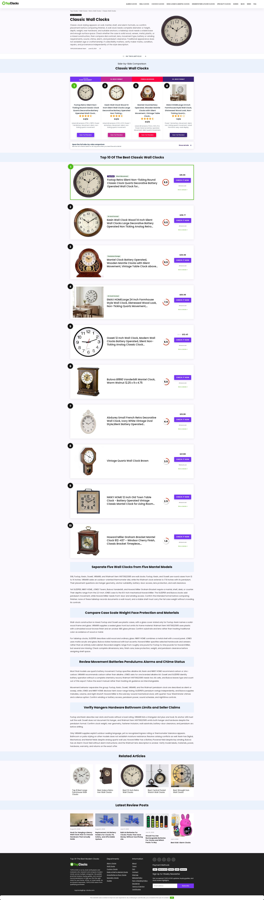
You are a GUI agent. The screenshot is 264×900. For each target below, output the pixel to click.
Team (134, 866)
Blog (243, 4)
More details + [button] (182, 190)
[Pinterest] (173, 859)
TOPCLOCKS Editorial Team (78, 48)
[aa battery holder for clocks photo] (106, 819)
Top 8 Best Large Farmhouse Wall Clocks (79, 792)
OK (172, 897)
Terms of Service (138, 887)
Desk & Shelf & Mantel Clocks (178, 4)
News (249, 4)
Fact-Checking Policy (140, 881)
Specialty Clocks (224, 4)
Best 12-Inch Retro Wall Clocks (131, 791)
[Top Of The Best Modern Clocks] (78, 863)
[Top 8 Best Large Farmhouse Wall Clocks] (81, 766)
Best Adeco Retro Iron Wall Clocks (105, 791)
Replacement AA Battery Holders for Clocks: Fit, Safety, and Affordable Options (105, 835)
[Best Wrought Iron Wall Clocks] (182, 766)
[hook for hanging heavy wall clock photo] (81, 819)
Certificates (136, 889)
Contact (135, 872)
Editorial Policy (137, 878)
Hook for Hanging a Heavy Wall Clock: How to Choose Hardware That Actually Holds (81, 835)
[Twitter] (164, 859)
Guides (235, 4)
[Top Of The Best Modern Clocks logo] (10, 4)
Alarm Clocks (131, 4)
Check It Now (182, 180)
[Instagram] (159, 859)
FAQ (254, 4)
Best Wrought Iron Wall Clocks (181, 791)
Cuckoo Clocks (158, 4)
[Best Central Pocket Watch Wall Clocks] (157, 766)
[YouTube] (169, 859)
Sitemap (135, 875)
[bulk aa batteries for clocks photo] (132, 819)
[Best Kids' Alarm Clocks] (182, 825)
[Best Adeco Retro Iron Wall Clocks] (106, 766)
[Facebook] (154, 859)
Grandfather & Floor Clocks (203, 4)
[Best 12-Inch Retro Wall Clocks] (132, 766)
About (134, 863)
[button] (262, 885)
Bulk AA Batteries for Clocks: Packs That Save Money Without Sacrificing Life (131, 835)
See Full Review (86, 135)
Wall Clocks (144, 4)
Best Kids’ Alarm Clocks (181, 842)
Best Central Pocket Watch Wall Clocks (157, 791)
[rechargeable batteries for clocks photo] (157, 821)
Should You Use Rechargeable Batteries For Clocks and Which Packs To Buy (156, 839)
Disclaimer (136, 884)
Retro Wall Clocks (76, 15)
